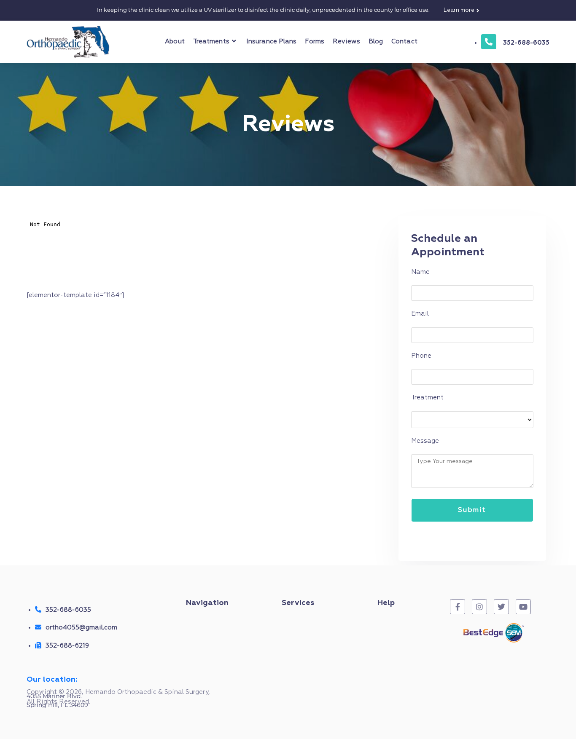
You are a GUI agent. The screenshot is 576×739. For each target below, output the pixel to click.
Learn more (459, 10)
